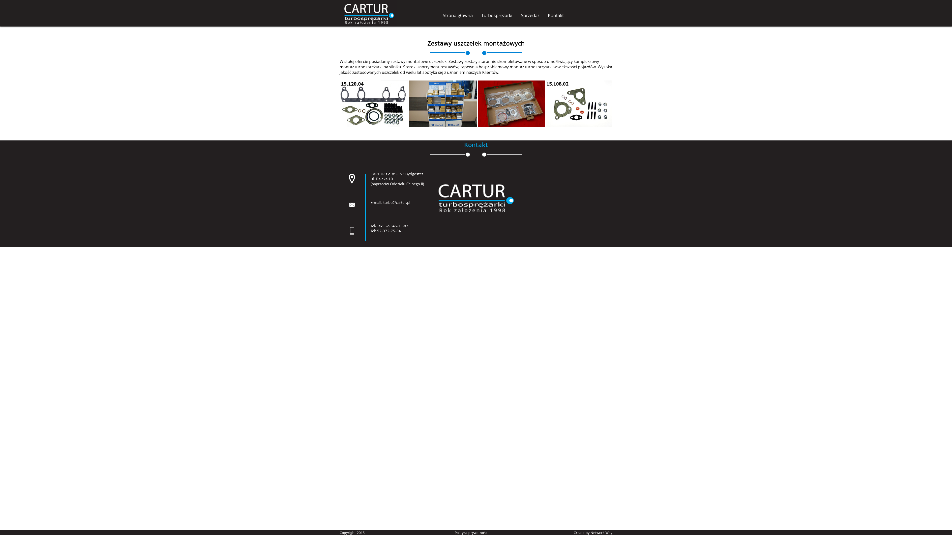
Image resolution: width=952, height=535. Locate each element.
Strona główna (458, 15)
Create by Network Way (593, 532)
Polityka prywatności (471, 532)
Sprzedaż (530, 15)
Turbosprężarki (496, 15)
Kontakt (556, 15)
